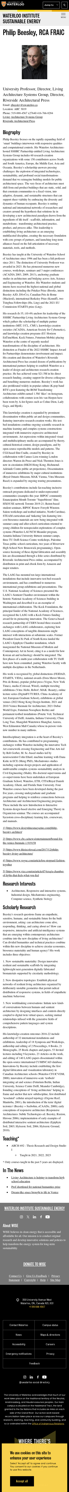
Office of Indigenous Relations (48, 1423)
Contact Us (15, 1276)
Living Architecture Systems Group (23, 117)
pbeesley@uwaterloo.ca (24, 105)
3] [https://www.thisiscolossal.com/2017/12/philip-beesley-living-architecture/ (31, 851)
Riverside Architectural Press (19, 121)
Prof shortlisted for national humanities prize (35, 1187)
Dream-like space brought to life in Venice (34, 1192)
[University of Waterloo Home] (12, 4)
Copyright (30, 1280)
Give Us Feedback (36, 1276)
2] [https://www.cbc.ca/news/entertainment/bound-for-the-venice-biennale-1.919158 (33, 841)
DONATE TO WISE (34, 1264)
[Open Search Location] (65, 5)
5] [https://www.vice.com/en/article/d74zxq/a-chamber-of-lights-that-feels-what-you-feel (33, 873)
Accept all (22, 1481)
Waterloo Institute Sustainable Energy (34, 1208)
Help (43, 1280)
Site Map (55, 1280)
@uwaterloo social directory (34, 1382)
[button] (51, 5)
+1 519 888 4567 (37, 1306)
